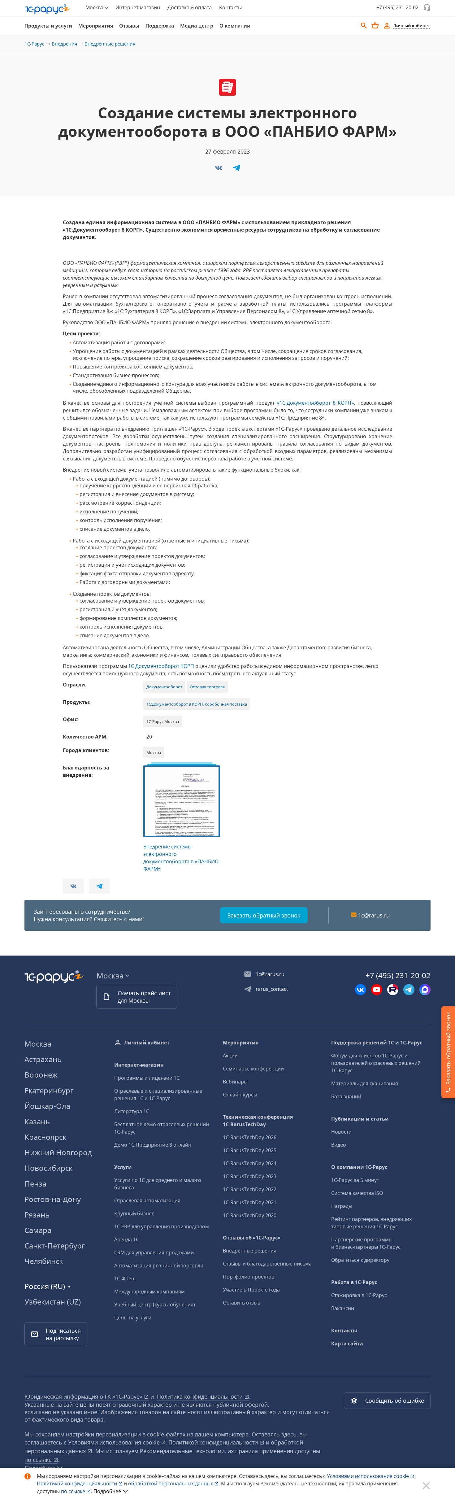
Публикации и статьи (360, 1118)
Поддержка (159, 25)
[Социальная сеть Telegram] (408, 989)
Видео (338, 1144)
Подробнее (107, 1491)
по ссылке (38, 1459)
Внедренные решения (249, 1250)
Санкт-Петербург (54, 1245)
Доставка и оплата (189, 7)
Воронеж (41, 1075)
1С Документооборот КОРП (161, 666)
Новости (341, 1131)
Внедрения (64, 44)
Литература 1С (131, 1111)
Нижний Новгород (58, 1152)
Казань (37, 1121)
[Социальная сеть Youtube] (376, 989)
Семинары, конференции (253, 1068)
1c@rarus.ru (374, 915)
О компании (234, 25)
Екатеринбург (48, 1090)
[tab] (48, 25)
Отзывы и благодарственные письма (267, 1263)
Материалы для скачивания (364, 1083)
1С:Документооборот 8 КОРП (315, 402)
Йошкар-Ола (47, 1106)
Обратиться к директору (360, 1260)
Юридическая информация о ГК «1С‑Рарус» (84, 1396)
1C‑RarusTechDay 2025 (249, 1150)
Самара (37, 1230)
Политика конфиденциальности (200, 1396)
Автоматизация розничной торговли (158, 1265)
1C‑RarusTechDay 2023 (249, 1176)
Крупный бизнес (134, 1213)
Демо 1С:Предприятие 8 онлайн (152, 1144)
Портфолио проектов (248, 1276)
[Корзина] (375, 25)
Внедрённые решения (109, 44)
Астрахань (43, 1059)
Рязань (37, 1214)
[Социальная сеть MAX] (425, 989)
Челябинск (43, 1261)
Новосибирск (48, 1168)
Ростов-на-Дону (52, 1199)
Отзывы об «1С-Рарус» (251, 1237)
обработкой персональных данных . (174, 1483)
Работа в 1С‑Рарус (354, 1282)
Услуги (123, 1167)
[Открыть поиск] (364, 25)
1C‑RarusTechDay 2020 (249, 1215)
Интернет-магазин (137, 7)
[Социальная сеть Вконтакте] (360, 989)
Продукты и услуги (48, 25)
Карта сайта (347, 1343)
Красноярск (45, 1137)
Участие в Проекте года (251, 1289)
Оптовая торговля (207, 687)
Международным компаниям (149, 1291)
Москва (37, 1044)
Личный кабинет (147, 1042)
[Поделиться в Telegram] (236, 169)
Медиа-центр (196, 25)
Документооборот (164, 687)
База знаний (346, 1096)
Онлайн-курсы (240, 1094)
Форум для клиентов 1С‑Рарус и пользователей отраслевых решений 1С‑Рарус (376, 1063)
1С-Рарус (34, 44)
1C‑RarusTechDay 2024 (249, 1163)
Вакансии (342, 1308)
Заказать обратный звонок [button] (264, 915)
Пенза (35, 1183)
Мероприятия (95, 25)
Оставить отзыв (241, 1302)
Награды (341, 1206)
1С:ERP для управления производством (161, 1226)
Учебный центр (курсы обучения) (154, 1304)
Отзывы (129, 25)
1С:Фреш (125, 1278)
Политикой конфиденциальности (77, 1483)
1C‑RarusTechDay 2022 (249, 1189)
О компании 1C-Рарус (359, 1167)
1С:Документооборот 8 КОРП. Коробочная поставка (196, 704)
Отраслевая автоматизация (147, 1200)
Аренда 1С (126, 1239)
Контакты (230, 7)
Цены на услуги (132, 1317)
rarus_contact (272, 989)
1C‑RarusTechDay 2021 (249, 1202)
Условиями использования (371, 1476)
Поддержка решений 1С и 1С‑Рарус (376, 1042)
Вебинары (235, 1081)
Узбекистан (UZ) (52, 1302)
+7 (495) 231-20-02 (397, 7)
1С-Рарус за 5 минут (355, 1180)
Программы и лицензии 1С (147, 1077)
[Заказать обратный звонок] (427, 7)
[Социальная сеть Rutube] (392, 989)
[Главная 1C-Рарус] (48, 9)
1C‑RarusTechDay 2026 (249, 1137)
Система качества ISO (357, 1193)
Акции (230, 1055)
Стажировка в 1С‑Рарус (359, 1295)
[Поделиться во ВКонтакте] (219, 169)
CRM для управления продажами (154, 1252)
